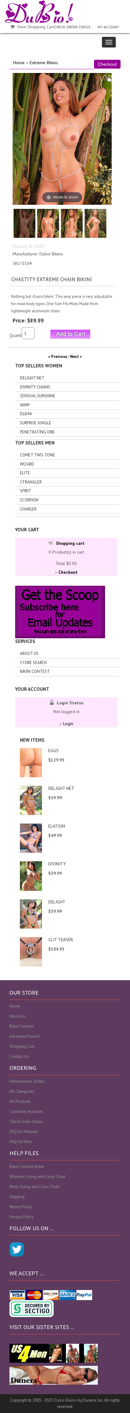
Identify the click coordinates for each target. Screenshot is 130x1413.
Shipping (17, 1196)
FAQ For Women (23, 1131)
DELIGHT (56, 901)
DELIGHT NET (61, 788)
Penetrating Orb (37, 432)
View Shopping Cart (35, 27)
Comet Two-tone (37, 455)
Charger (28, 509)
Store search (33, 662)
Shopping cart (70, 543)
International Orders (27, 1081)
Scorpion (29, 500)
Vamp (25, 405)
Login (68, 723)
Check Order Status (26, 1121)
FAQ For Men (20, 1141)
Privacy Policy (21, 1217)
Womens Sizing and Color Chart (37, 1176)
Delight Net (32, 378)
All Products (20, 1101)
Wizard (27, 464)
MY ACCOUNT (108, 27)
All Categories (22, 1091)
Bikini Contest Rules (26, 1166)
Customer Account (25, 1111)
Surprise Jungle (35, 423)
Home (19, 62)
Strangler (31, 482)
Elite (25, 473)
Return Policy (20, 1206)
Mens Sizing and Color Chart (34, 1186)
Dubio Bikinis (65, 1400)
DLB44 (26, 413)
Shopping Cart (21, 1046)
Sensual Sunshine (37, 396)
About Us (29, 653)
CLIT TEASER (60, 939)
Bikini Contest (35, 671)
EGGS (53, 750)
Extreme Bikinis (44, 62)
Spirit (25, 491)
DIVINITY (57, 863)
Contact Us (19, 1056)
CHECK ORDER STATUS (72, 27)
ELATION (56, 826)
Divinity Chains (35, 387)
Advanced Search (24, 1036)
